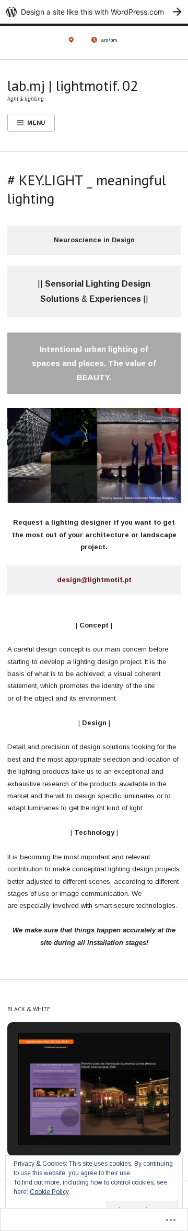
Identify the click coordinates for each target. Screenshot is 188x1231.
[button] (70, 1117)
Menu (36, 123)
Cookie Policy (49, 1192)
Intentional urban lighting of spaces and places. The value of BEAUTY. (94, 363)
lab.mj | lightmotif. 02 (72, 85)
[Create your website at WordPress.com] (94, 11)
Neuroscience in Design (94, 240)
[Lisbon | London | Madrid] (71, 42)
